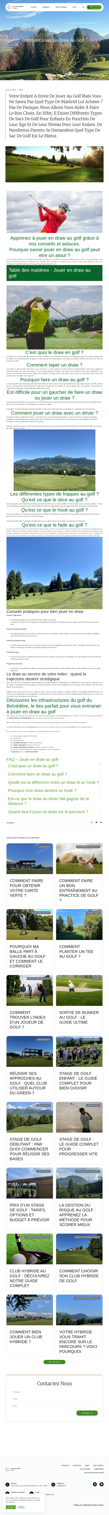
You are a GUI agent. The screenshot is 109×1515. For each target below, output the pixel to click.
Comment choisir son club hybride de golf (79, 1276)
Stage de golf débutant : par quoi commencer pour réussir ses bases (29, 1149)
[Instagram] (102, 1484)
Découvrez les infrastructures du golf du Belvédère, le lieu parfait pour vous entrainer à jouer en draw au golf (53, 705)
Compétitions (99, 1469)
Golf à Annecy (98, 1465)
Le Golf (33, 7)
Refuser (21, 1507)
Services (46, 7)
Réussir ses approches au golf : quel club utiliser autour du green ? (28, 1083)
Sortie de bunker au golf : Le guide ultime (79, 1017)
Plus (74, 7)
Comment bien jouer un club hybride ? (26, 1337)
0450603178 (96, 7)
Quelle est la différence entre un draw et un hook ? (53, 782)
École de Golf (85, 1469)
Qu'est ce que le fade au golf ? (54, 525)
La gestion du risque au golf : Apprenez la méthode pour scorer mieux (77, 1215)
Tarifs (87, 1465)
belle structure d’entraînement (20, 718)
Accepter (11, 1507)
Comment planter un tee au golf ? (76, 951)
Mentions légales (98, 1505)
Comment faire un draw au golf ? (37, 774)
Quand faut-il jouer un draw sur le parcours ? (48, 812)
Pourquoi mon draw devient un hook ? (42, 790)
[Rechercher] (83, 7)
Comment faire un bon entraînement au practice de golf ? (78, 890)
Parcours (65, 1465)
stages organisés (19, 745)
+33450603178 (61, 1486)
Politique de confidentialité (82, 1505)
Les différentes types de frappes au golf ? (54, 494)
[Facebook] (95, 1484)
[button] (98, 273)
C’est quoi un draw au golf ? (33, 766)
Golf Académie (61, 7)
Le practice (77, 1465)
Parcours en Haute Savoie (94, 1472)
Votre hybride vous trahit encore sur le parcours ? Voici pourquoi (78, 1342)
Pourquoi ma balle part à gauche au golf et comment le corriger (28, 956)
